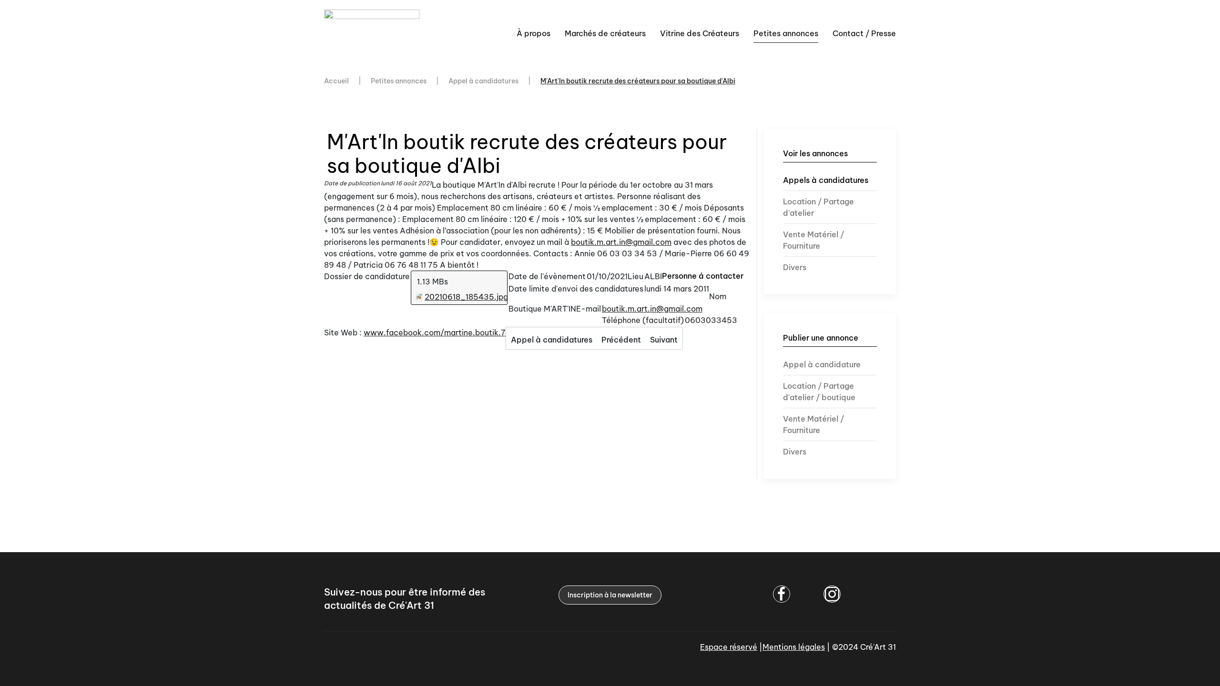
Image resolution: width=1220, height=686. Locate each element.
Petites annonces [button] (785, 33)
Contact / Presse (864, 33)
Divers (794, 267)
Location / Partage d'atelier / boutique (819, 391)
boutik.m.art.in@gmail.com (621, 242)
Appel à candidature (822, 364)
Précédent (621, 339)
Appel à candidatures (551, 339)
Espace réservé (728, 647)
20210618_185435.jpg (466, 297)
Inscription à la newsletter (610, 595)
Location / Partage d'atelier (818, 207)
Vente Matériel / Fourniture (813, 240)
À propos (533, 33)
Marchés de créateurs (605, 33)
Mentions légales (793, 647)
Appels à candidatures (825, 180)
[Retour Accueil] (373, 33)
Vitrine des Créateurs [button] (699, 33)
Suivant (664, 339)
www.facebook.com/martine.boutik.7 (435, 332)
